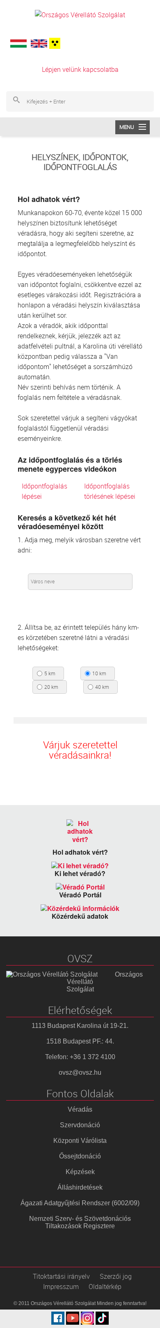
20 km (51, 687)
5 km (49, 673)
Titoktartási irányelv (61, 1276)
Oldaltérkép (105, 1286)
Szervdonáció (80, 1125)
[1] (53, 43)
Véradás (80, 1109)
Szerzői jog (116, 1276)
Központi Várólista (80, 1140)
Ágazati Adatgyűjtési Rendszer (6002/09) (80, 1203)
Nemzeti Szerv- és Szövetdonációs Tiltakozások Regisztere (80, 1222)
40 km (102, 687)
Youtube (72, 1318)
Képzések (80, 1171)
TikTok (102, 1318)
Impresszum (61, 1286)
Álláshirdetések (80, 1187)
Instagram (87, 1318)
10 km (99, 673)
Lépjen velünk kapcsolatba (80, 69)
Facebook (57, 1318)
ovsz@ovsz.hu (80, 1072)
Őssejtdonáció (80, 1156)
